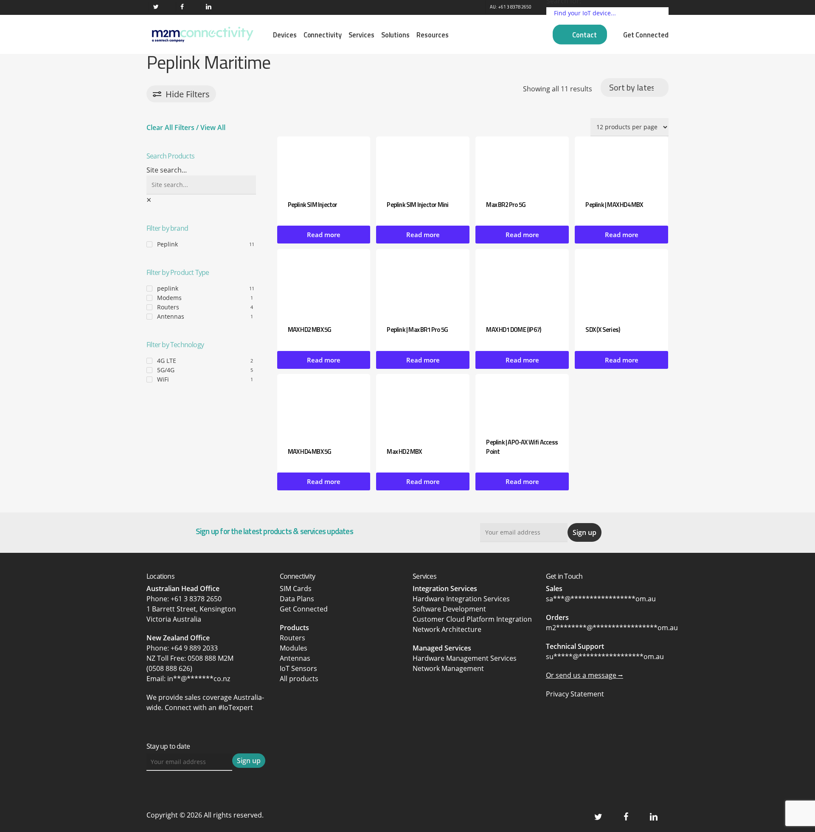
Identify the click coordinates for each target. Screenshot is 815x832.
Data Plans (297, 598)
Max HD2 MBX (404, 451)
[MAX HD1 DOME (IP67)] (522, 281)
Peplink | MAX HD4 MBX (614, 204)
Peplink (167, 244)
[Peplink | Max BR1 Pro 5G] (422, 281)
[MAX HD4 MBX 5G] (324, 405)
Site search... (166, 169)
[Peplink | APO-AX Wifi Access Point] (522, 400)
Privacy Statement (575, 694)
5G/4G (165, 370)
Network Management (448, 668)
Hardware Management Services (465, 658)
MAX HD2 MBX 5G (310, 329)
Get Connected (304, 609)
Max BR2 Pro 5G (506, 204)
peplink (167, 288)
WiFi (163, 379)
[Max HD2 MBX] (422, 405)
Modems (169, 298)
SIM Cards (296, 588)
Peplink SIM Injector (312, 204)
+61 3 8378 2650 (196, 598)
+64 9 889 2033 (194, 648)
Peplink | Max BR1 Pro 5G (417, 329)
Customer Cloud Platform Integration (472, 619)
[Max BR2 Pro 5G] (522, 162)
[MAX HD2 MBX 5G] (324, 281)
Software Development (449, 609)
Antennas (170, 316)
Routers (168, 307)
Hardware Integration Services (461, 598)
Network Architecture (447, 629)
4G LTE (166, 361)
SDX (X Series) (602, 329)
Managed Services (442, 648)
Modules (293, 648)
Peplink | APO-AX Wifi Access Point (522, 446)
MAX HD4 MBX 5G (310, 451)
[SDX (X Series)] (621, 281)
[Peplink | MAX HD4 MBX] (621, 162)
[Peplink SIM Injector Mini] (422, 162)
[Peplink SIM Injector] (324, 162)
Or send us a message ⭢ (584, 675)
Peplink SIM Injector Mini (417, 204)
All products (299, 678)
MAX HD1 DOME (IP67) (513, 329)
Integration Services (445, 588)
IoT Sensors (298, 668)
